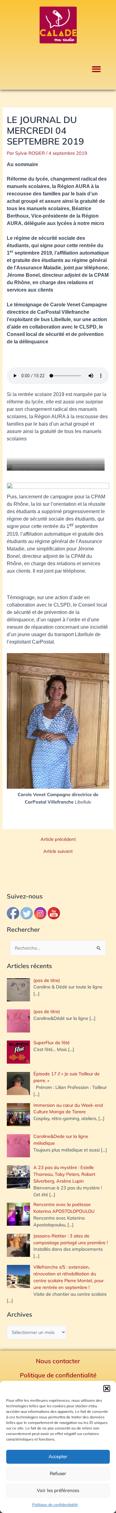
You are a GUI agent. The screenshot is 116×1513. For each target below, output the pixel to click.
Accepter (58, 1456)
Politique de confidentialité (55, 1504)
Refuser (58, 1473)
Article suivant (58, 851)
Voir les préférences (58, 1490)
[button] (107, 1388)
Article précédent (58, 839)
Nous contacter (58, 1361)
